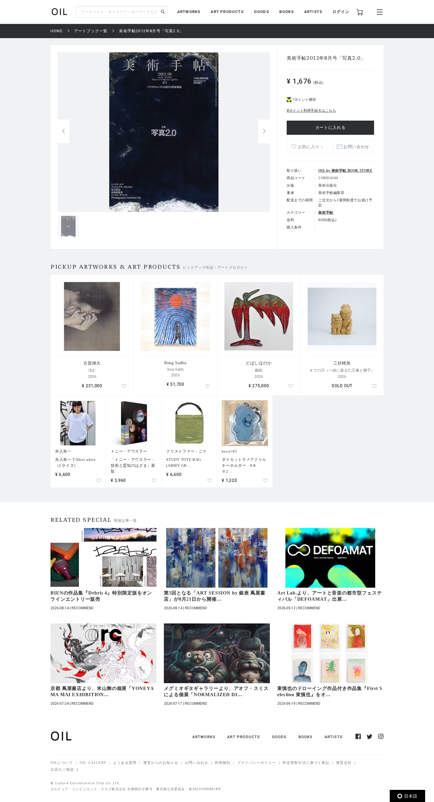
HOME (56, 31)
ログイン (340, 11)
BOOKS (286, 11)
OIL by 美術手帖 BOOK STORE (345, 170)
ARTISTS (313, 11)
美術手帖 (325, 212)
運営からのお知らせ (160, 763)
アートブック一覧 (91, 31)
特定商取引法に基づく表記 (306, 763)
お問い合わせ (196, 763)
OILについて (61, 763)
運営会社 (344, 763)
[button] (264, 131)
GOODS (261, 11)
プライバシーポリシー (256, 763)
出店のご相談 (62, 769)
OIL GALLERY (93, 763)
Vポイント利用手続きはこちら (311, 110)
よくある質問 (124, 763)
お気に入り (310, 147)
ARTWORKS (188, 11)
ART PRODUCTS (227, 11)
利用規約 (223, 763)
